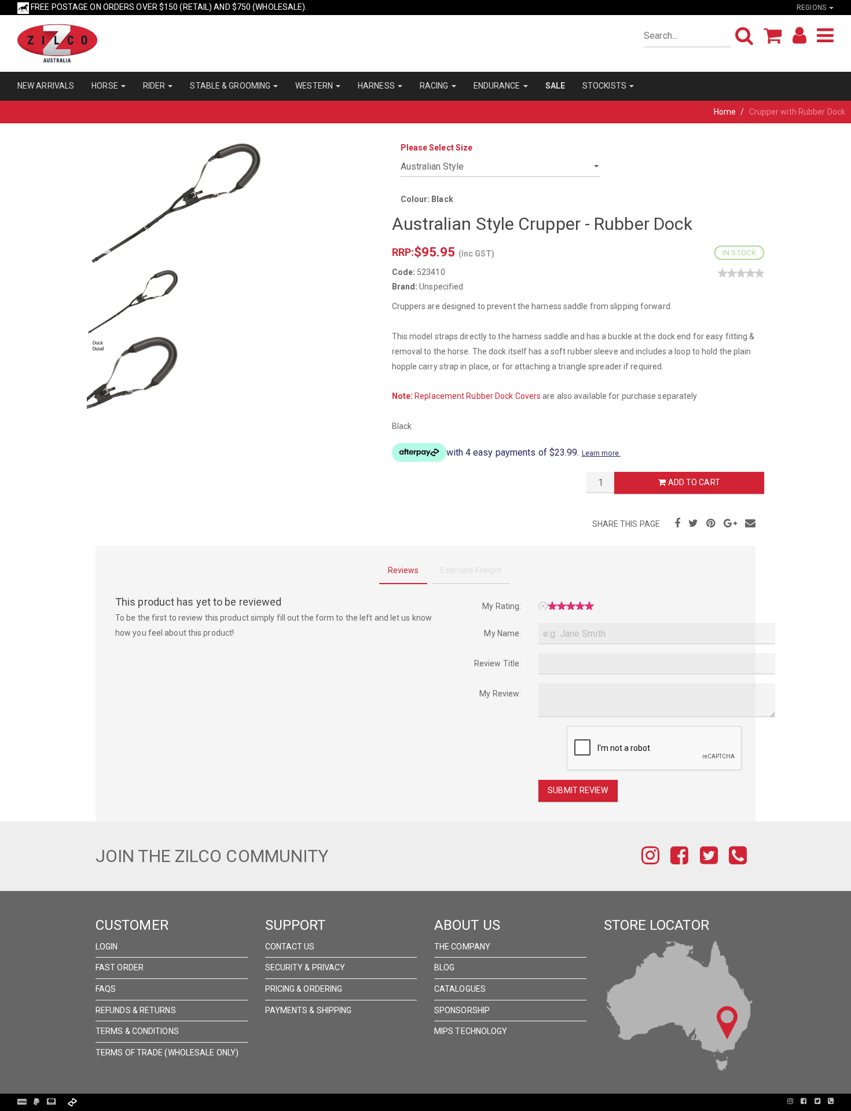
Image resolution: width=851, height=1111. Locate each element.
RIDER (155, 85)
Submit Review (578, 790)
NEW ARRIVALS (45, 85)
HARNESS (377, 85)
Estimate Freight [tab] (471, 570)
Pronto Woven (426, 1101)
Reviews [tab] (403, 570)
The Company (462, 946)
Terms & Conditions (137, 1031)
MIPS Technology (471, 1031)
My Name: (502, 633)
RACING (435, 85)
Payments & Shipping (308, 1010)
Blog (444, 967)
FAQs (106, 988)
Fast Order (120, 967)
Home (725, 111)
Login (107, 946)
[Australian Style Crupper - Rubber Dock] (176, 202)
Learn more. (601, 453)
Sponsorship (462, 1010)
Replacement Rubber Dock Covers (478, 396)
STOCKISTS (605, 85)
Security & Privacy (305, 967)
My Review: (500, 693)
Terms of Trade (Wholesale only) (167, 1052)
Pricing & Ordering (304, 988)
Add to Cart (693, 482)
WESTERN (315, 85)
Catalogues (460, 988)
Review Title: (497, 663)
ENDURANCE (498, 85)
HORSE (105, 85)
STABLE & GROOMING (231, 85)
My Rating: (501, 606)
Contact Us (290, 946)
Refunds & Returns (136, 1010)
